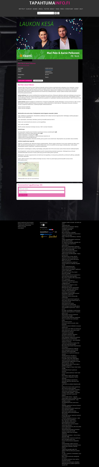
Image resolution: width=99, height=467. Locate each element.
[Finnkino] (44, 236)
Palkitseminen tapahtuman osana (69, 411)
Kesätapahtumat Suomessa (68, 331)
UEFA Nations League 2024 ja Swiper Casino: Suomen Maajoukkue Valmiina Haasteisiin (70, 377)
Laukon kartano (49, 70)
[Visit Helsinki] (44, 229)
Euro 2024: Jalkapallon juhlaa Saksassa (70, 289)
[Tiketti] (56, 231)
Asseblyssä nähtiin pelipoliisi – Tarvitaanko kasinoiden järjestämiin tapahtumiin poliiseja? (71, 394)
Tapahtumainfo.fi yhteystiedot (24, 225)
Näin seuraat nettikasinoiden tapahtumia (70, 246)
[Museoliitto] (44, 231)
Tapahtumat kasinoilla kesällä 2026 (69, 449)
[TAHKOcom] (51, 229)
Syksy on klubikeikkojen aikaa (68, 266)
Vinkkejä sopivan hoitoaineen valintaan (70, 226)
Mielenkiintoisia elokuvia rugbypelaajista (70, 287)
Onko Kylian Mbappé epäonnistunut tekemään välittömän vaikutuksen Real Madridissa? (70, 381)
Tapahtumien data (66, 225)
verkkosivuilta (43, 146)
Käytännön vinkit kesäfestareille (69, 351)
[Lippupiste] (51, 231)
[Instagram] (43, 224)
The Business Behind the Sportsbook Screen (71, 445)
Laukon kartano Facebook (24, 107)
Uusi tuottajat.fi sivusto (67, 321)
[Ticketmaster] (48, 234)
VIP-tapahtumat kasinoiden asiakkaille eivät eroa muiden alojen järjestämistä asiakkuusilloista (71, 244)
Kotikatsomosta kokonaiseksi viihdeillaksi (70, 462)
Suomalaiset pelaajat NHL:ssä (68, 280)
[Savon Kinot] (53, 236)
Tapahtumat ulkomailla (67, 235)
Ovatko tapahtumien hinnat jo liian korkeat (71, 233)
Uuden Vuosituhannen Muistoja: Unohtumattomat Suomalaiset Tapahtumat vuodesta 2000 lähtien (71, 269)
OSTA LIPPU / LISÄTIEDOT (25, 80)
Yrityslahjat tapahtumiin (67, 229)
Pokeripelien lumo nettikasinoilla (69, 304)
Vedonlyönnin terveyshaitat (68, 228)
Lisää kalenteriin (38, 80)
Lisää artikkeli (21, 228)
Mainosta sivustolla (22, 226)
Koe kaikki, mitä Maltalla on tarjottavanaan (71, 310)
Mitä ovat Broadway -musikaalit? (69, 232)
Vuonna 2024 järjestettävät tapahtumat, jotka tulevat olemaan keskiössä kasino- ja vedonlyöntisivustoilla (71, 300)
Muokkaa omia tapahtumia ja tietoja (26, 223)
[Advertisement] (49, 210)
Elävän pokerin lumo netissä (68, 303)
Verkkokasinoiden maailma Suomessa (70, 443)
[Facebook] (41, 224)
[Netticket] (42, 234)
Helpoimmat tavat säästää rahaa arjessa (70, 259)
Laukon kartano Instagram (24, 108)
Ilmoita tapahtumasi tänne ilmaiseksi (26, 222)
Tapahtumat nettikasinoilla (67, 333)
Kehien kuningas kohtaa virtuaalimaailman (71, 306)
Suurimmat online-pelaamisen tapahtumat (71, 317)
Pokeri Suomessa (65, 231)
